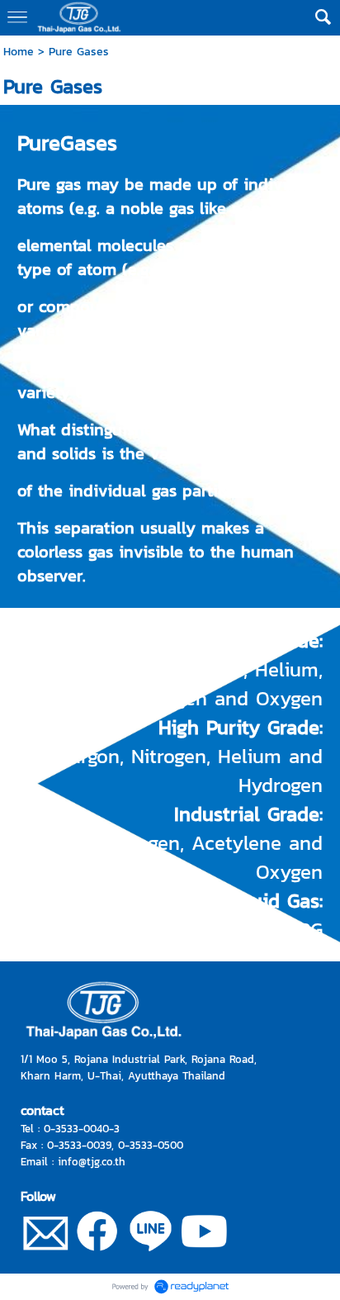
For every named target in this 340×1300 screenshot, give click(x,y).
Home (18, 51)
